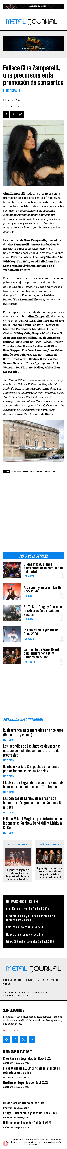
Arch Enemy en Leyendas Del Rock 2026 (43, 589)
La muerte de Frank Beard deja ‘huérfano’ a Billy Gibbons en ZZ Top (41, 653)
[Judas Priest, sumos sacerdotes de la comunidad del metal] (12, 570)
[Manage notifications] (5, 1143)
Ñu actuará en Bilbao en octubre (24, 934)
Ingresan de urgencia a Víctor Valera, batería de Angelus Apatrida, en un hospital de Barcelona (17, 875)
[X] (13, 114)
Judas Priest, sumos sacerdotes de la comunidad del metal (43, 568)
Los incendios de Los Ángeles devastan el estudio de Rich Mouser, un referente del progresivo (32, 750)
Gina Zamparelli (20, 471)
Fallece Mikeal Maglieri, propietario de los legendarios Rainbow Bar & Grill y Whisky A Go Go (32, 823)
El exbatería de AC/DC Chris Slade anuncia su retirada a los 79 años (31, 1070)
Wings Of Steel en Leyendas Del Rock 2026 (30, 941)
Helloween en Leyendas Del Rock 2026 (27, 1123)
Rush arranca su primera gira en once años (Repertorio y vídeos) (33, 732)
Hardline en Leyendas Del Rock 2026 (26, 927)
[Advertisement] (33, 513)
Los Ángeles (36, 471)
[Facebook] (6, 114)
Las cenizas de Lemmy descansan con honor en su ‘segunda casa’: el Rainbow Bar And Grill (33, 803)
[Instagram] (6, 1039)
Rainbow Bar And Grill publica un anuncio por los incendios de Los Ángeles (31, 768)
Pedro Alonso (11, 1030)
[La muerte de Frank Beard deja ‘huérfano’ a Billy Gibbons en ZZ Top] (12, 655)
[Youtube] (32, 1039)
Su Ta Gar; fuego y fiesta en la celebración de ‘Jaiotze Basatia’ (43, 610)
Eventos (8, 1108)
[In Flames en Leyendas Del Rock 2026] (12, 634)
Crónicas (29, 576)
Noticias (29, 662)
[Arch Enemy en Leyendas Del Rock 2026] (12, 591)
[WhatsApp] (20, 114)
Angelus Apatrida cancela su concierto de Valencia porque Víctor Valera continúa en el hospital (49, 873)
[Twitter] (23, 1039)
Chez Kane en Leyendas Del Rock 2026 (27, 908)
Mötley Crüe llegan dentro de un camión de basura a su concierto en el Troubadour (33, 784)
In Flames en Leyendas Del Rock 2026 (41, 632)
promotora (50, 471)
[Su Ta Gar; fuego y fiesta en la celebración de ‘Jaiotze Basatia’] (12, 613)
